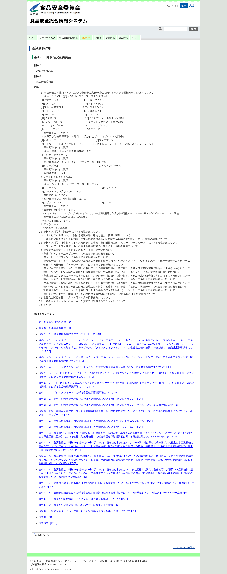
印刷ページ (43, 535)
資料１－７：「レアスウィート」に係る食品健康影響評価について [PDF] (82, 392)
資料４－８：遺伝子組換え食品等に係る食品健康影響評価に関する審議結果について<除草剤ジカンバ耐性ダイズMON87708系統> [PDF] (116, 492)
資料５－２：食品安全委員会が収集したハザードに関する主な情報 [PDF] (81, 505)
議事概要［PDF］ (49, 523)
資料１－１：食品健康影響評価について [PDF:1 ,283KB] (70, 334)
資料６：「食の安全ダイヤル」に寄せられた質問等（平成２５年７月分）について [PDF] (88, 511)
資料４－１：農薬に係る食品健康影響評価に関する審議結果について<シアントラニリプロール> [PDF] (97, 421)
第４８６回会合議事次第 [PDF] (56, 322)
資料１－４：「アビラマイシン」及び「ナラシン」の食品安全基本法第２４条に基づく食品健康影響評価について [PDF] (107, 367)
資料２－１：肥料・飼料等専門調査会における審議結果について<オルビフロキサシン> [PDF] (92, 399)
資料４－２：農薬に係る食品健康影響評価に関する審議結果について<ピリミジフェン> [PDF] (92, 427)
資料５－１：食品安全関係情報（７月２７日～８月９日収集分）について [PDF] (83, 499)
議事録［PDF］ (47, 517)
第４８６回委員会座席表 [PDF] (56, 328)
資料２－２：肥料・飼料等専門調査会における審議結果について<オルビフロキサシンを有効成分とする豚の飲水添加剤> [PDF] (111, 405)
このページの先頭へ (184, 547)
